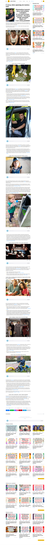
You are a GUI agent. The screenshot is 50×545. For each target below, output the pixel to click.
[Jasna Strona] (12, 1)
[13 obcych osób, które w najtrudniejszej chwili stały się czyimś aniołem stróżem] (25, 441)
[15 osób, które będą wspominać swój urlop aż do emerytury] (11, 488)
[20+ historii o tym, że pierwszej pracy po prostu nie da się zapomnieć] (38, 441)
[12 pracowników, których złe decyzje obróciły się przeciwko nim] (38, 33)
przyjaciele (15, 304)
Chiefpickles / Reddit (15, 389)
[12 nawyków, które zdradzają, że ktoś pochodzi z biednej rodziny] (25, 428)
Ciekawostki (34, 40)
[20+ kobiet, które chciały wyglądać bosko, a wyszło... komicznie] (25, 500)
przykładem (18, 344)
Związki (6, 508)
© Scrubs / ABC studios (8, 296)
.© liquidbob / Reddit (23, 95)
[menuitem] (20, 1)
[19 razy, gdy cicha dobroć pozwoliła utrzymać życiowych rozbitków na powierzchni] (38, 8)
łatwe (15, 52)
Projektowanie (7, 537)
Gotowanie (34, 507)
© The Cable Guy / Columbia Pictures (9, 260)
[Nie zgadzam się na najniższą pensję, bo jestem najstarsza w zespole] (25, 469)
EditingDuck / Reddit (11, 102)
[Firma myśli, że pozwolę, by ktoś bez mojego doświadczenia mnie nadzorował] (11, 517)
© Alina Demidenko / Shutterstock (9, 174)
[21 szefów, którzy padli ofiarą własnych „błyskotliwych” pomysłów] (38, 456)
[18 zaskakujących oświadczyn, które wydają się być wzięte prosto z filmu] (38, 45)
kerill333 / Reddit (18, 352)
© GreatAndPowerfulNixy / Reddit (14, 192)
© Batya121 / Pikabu (21, 386)
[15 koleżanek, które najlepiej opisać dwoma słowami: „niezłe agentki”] (38, 20)
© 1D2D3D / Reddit (10, 61)
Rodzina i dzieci (7, 3)
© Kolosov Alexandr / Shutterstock (9, 138)
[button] (10, 408)
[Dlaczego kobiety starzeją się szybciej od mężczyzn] (38, 428)
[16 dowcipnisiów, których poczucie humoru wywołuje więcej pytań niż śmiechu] (38, 469)
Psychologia (7, 436)
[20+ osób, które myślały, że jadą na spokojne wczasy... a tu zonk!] (38, 488)
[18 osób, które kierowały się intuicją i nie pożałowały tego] (11, 456)
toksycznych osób (18, 268)
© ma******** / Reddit (11, 350)
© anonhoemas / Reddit (11, 99)
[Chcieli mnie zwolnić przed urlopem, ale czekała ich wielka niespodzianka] (38, 529)
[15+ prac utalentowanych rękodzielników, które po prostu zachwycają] (11, 529)
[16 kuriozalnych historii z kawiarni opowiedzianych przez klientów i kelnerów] (25, 456)
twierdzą (26, 90)
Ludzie (33, 28)
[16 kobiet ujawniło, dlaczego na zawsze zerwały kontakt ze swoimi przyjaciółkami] (11, 469)
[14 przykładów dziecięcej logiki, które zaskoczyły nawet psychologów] (11, 428)
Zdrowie (33, 435)
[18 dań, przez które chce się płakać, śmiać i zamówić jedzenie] (38, 500)
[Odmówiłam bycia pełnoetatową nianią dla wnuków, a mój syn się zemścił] (25, 517)
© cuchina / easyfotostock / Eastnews (9, 373)
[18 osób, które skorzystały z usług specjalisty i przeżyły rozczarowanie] (25, 488)
